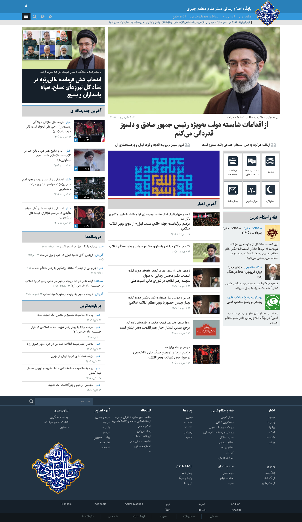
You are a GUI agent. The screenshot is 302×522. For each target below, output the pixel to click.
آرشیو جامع (179, 16)
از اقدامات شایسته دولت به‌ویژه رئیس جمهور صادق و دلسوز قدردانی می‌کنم (194, 129)
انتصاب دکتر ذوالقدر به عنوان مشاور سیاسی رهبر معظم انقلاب (149, 246)
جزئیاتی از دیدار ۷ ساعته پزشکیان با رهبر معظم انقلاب (64, 268)
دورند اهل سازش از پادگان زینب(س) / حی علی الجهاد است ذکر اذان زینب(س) (48, 126)
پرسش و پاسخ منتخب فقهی (244, 297)
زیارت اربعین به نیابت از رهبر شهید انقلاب (68, 294)
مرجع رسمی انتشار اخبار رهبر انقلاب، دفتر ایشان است (155, 327)
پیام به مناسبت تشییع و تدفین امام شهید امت (65, 314)
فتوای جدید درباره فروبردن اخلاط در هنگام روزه (244, 272)
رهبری (271, 466)
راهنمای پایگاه (189, 516)
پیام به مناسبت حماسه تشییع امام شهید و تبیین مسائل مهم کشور (64, 370)
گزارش (99, 255)
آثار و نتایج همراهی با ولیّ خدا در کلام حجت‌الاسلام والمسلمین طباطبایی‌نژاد (47, 155)
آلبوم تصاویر (102, 410)
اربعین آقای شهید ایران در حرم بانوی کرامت (66, 255)
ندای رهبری (61, 410)
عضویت (164, 516)
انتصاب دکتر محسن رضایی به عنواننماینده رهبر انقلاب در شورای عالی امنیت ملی (160, 278)
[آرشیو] (130, 452)
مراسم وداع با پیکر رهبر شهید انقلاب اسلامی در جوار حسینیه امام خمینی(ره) (66, 329)
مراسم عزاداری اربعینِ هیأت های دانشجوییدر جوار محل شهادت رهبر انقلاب (161, 355)
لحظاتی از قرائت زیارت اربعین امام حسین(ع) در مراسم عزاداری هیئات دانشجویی (46, 184)
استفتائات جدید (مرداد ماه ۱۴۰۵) (242, 230)
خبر (101, 246)
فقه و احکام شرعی (222, 410)
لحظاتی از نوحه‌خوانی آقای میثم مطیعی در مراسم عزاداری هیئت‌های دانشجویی (48, 213)
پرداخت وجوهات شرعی (204, 16)
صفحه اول (245, 16)
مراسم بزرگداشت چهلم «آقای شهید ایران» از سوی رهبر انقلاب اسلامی (149, 226)
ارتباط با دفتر (184, 466)
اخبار (68, 122)
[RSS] (51, 16)
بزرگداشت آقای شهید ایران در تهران (72, 356)
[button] (26, 16)
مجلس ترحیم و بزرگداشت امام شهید (70, 385)
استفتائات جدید (253, 228)
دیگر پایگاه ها (88, 516)
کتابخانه (145, 410)
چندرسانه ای (225, 466)
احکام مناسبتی (253, 267)
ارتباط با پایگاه (139, 516)
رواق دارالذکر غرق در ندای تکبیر (78, 246)
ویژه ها (187, 410)
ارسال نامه (229, 16)
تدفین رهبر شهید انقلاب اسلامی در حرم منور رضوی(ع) (60, 343)
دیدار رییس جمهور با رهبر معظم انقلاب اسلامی (159, 302)
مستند (99, 281)
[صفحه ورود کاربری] (26, 6)
